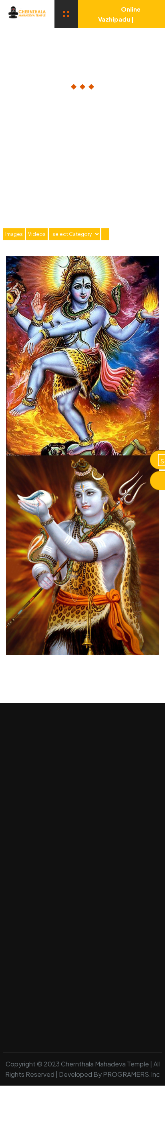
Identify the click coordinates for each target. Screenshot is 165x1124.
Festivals (49, 1008)
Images (14, 234)
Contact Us (19, 1026)
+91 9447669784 (55, 916)
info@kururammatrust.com (69, 932)
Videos (37, 234)
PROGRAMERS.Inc (131, 1074)
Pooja (11, 1008)
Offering (91, 1008)
